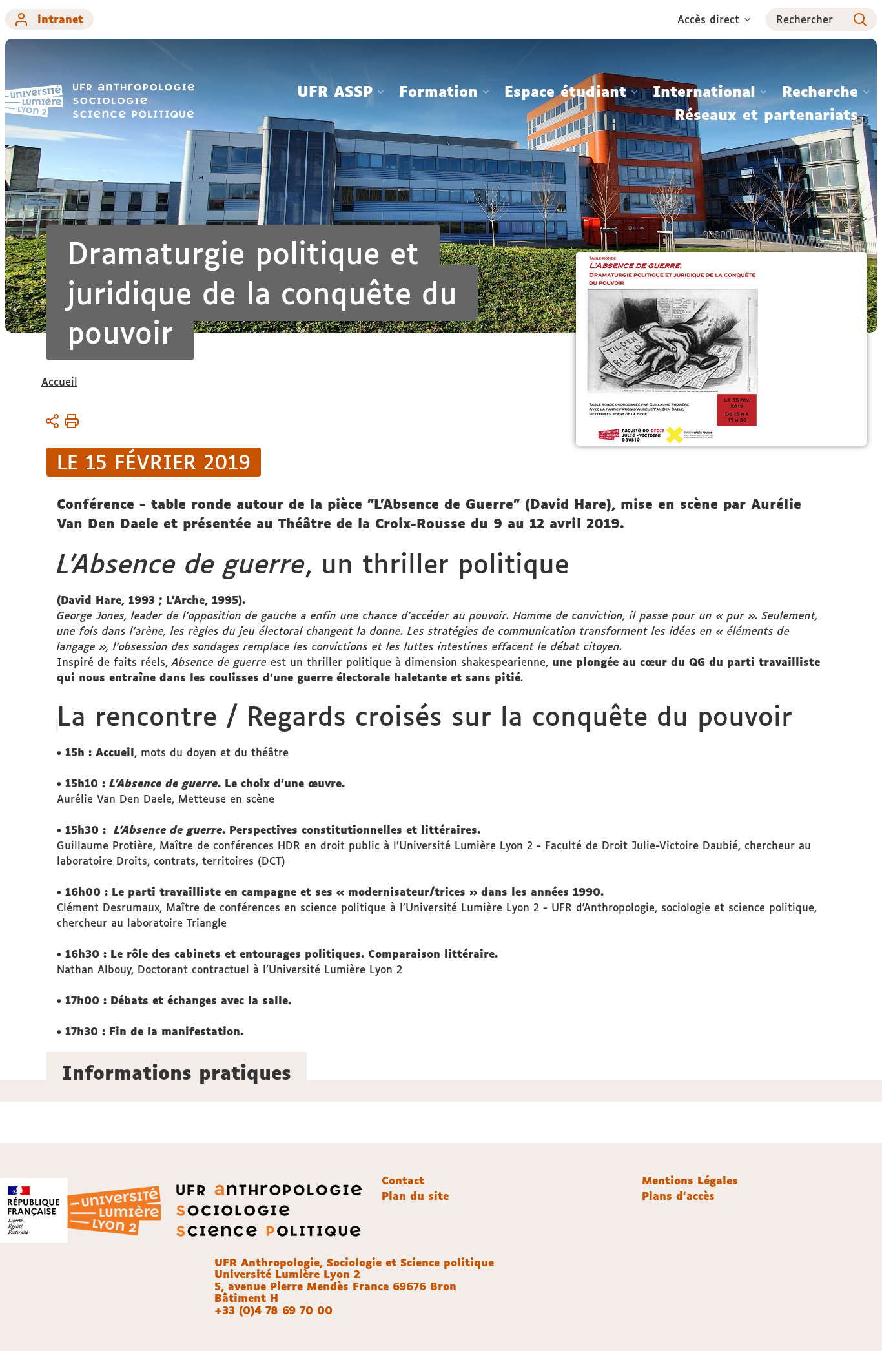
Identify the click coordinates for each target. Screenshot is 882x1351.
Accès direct (708, 19)
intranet (60, 19)
